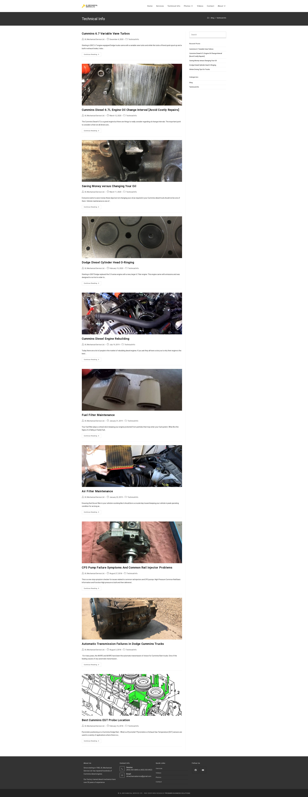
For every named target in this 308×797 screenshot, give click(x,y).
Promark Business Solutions (177, 793)
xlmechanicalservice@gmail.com (138, 776)
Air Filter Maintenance (97, 491)
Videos (158, 773)
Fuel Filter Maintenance (98, 415)
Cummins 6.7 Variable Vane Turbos (106, 33)
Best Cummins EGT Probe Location (106, 720)
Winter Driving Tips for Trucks (199, 69)
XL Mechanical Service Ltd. (95, 39)
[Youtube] (203, 770)
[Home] (208, 18)
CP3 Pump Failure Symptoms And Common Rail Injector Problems (127, 567)
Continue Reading (92, 55)
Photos (158, 777)
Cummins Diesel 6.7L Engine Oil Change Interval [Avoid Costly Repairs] (130, 110)
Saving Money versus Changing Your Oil (109, 186)
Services (159, 768)
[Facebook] (195, 770)
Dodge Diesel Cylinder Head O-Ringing (108, 262)
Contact (159, 782)
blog (191, 82)
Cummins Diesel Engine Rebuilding (105, 338)
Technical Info (221, 18)
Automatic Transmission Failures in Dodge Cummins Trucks (123, 644)
